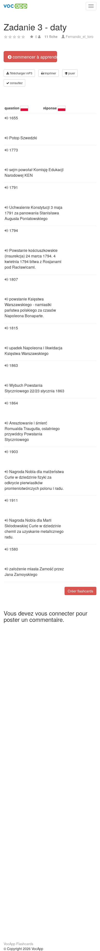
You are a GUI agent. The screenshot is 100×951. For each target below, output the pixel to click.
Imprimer (50, 73)
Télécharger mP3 (20, 73)
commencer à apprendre (34, 56)
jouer (71, 73)
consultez (16, 83)
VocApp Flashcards (18, 943)
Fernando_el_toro (79, 36)
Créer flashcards (80, 591)
